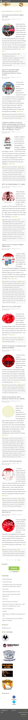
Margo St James (17, 232)
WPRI (24, 180)
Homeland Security (7, 176)
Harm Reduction (6, 293)
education (9, 502)
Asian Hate (7, 168)
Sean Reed (5, 392)
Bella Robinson (17, 283)
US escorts (18, 456)
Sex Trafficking (8, 506)
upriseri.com (13, 456)
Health (17, 553)
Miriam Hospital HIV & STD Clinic (13, 296)
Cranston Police (14, 116)
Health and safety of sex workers (10, 451)
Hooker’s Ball (10, 232)
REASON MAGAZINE (7, 579)
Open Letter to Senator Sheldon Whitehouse (13, 245)
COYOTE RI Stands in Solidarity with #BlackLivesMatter (14, 347)
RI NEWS (4, 611)
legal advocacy (6, 504)
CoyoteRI (22, 447)
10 (15, 560)
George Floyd (7, 390)
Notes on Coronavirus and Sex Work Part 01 (12, 511)
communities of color (15, 388)
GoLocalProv (18, 118)
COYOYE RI (8, 116)
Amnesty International (12, 445)
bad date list (10, 283)
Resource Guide (12, 453)
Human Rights (16, 59)
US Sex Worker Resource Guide (12, 443)
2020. (21, 281)
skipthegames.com (16, 455)
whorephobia (19, 180)
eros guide (10, 440)
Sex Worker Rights (15, 63)
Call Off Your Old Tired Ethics (10, 54)
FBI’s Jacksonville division (12, 291)
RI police (14, 176)
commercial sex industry (8, 447)
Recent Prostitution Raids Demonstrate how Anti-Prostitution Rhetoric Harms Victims (11, 72)
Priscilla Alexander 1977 (13, 238)
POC (17, 390)
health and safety (20, 449)
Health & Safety (18, 174)
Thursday (13, 302)
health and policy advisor (16, 293)
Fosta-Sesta (21, 291)
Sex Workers (9, 455)
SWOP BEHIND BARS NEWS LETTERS (11, 591)
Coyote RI (9, 59)
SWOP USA (5, 599)
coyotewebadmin (17, 11)
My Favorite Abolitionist (7, 608)
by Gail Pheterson (18, 223)
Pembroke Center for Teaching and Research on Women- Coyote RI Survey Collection (13, 236)
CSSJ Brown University (9, 285)
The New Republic (18, 300)
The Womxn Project (7, 582)
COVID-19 (7, 339)
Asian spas (13, 168)
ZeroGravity (22, 710)
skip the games (12, 442)
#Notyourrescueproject (8, 58)
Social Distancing (6, 555)
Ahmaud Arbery (11, 387)
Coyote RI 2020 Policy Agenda (12, 461)
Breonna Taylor (6, 388)
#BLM (21, 385)
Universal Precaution (19, 555)
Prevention (21, 553)
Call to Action (5, 589)
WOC (16, 392)
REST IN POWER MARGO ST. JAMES (13, 184)
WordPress (23, 716)
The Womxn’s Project (11, 180)
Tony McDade (11, 392)
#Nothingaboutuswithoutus (9, 56)
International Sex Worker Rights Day (11, 61)
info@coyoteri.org (6, 628)
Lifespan (16, 294)
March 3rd (8, 63)
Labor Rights (5, 453)
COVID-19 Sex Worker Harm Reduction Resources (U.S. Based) (13, 398)
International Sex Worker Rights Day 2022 (13, 16)
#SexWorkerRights (7, 221)
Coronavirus (5, 551)
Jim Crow (13, 390)
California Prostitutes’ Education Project (12, 225)
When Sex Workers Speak (8, 341)
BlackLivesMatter (19, 387)
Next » (19, 560)
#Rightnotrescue (18, 58)
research (12, 504)
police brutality (21, 390)
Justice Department (9, 294)
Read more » (20, 111)
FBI (14, 118)
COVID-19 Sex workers (19, 551)
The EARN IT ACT (10, 300)
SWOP (12, 555)
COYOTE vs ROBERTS (13, 231)
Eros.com (5, 449)
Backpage (20, 445)
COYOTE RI (5, 440)
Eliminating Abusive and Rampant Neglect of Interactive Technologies (13, 287)
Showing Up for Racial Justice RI (10, 178)
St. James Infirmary (11, 298)
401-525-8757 (15, 221)
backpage (6, 438)
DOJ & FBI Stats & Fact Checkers (10, 601)
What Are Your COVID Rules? (11, 306)
